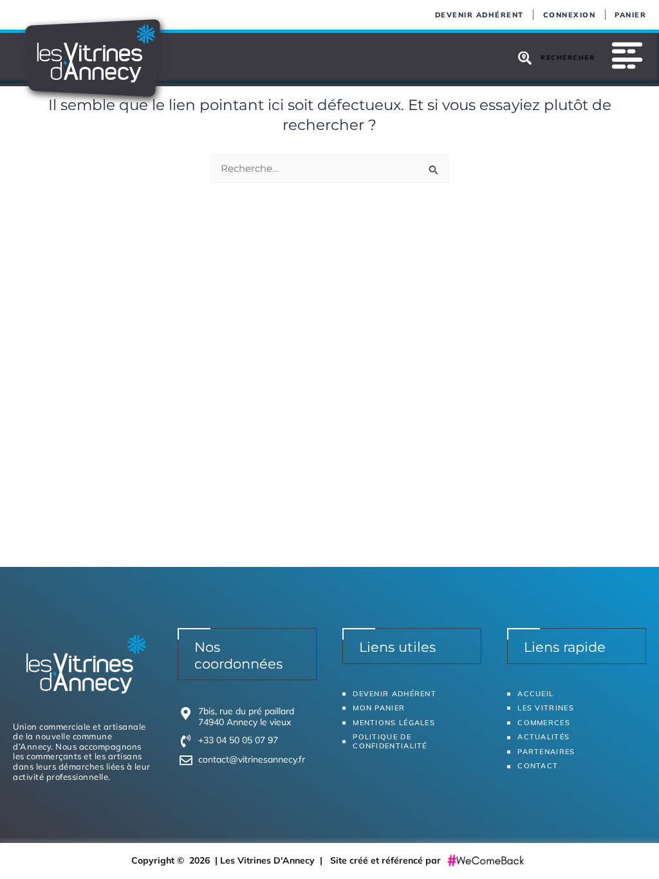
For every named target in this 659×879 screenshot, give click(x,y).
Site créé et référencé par (386, 860)
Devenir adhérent (479, 14)
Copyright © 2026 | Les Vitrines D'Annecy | (230, 860)
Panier (630, 14)
